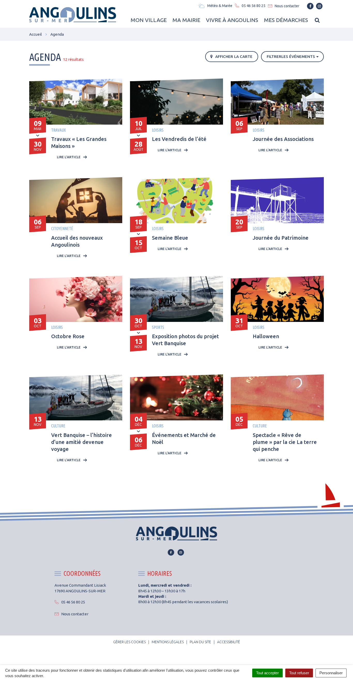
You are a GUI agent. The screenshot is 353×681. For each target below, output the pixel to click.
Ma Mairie (186, 20)
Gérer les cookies (129, 642)
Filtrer (291, 56)
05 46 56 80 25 (73, 602)
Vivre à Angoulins (232, 20)
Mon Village (149, 20)
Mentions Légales (168, 642)
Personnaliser (331, 673)
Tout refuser (299, 673)
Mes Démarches (286, 20)
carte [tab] (233, 56)
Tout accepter (267, 673)
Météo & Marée (219, 6)
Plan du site (200, 642)
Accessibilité (228, 642)
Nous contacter (74, 614)
